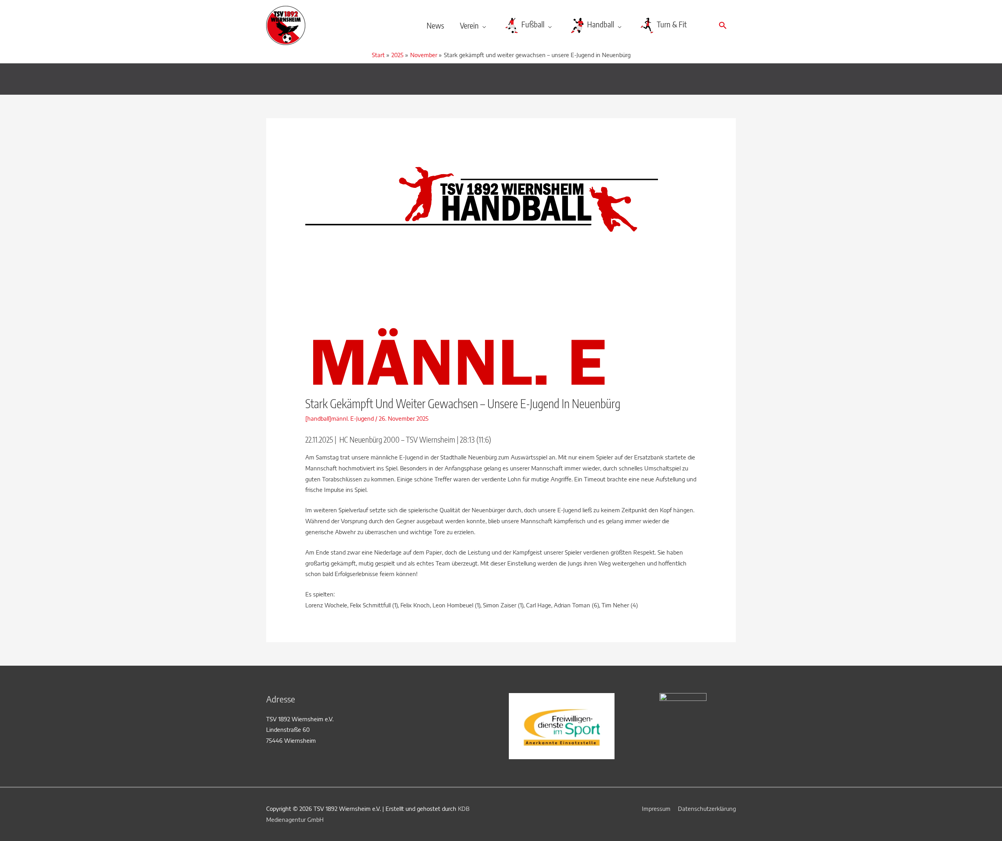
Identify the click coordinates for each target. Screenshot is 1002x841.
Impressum (656, 808)
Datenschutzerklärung (707, 808)
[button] (723, 25)
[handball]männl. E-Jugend (339, 418)
